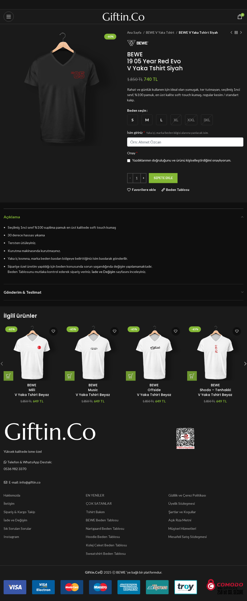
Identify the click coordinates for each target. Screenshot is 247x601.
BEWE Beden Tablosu (102, 520)
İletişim (9, 503)
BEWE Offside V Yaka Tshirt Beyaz (154, 390)
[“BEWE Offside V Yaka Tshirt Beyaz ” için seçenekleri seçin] (131, 376)
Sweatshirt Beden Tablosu (106, 553)
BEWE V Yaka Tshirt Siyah (198, 32)
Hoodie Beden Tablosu (103, 537)
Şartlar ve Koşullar (182, 512)
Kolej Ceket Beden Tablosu (106, 545)
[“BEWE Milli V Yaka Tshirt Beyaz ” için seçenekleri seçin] (8, 376)
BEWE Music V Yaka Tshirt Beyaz (93, 390)
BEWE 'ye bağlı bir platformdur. (139, 572)
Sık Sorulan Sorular (17, 528)
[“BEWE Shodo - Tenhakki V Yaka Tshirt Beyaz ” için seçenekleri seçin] (192, 376)
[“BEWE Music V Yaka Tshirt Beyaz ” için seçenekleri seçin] (70, 376)
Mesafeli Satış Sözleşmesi (187, 537)
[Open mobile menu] (8, 16)
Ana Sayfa (134, 32)
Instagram (11, 537)
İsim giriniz (167, 132)
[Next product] (241, 32)
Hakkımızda (12, 495)
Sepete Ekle (163, 178)
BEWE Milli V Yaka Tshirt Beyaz (32, 390)
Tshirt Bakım (95, 512)
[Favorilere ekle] (53, 331)
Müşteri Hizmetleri (182, 528)
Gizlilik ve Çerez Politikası (187, 495)
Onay (132, 153)
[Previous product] (231, 32)
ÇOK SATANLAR (99, 503)
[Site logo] (123, 16)
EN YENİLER (95, 495)
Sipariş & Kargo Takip (19, 512)
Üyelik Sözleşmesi (181, 503)
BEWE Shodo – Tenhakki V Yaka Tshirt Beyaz (215, 390)
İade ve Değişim (103, 272)
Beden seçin (136, 110)
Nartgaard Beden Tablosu (105, 528)
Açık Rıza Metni (179, 520)
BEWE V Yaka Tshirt (160, 32)
